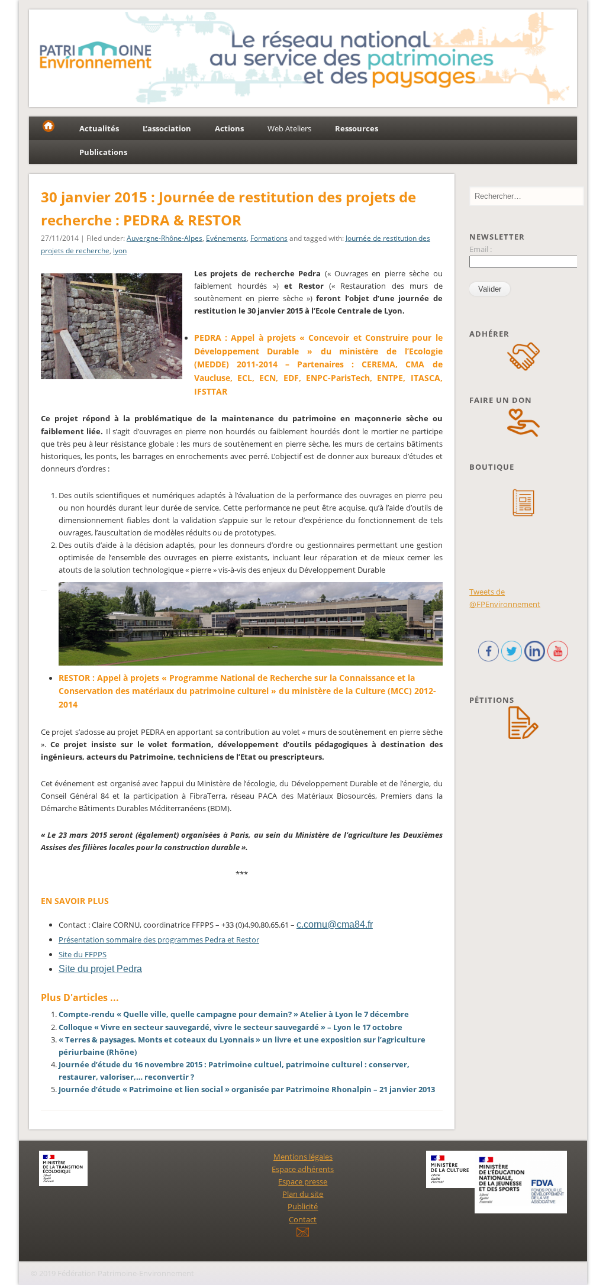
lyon (120, 251)
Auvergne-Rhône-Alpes (164, 238)
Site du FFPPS (83, 954)
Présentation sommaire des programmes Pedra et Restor (159, 939)
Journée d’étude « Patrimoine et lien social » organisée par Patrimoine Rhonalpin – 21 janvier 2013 (247, 1089)
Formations (269, 238)
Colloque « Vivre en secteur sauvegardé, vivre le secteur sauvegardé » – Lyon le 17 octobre (230, 1027)
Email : (480, 249)
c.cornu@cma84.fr (334, 924)
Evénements (226, 238)
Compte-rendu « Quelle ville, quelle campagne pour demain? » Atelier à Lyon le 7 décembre (234, 1014)
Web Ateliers (289, 128)
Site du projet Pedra (100, 969)
